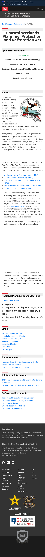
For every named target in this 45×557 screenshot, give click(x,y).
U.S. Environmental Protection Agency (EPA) (21, 175)
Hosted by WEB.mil (22, 514)
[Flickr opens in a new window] (13, 462)
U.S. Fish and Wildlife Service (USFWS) (18, 177)
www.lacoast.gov (17, 206)
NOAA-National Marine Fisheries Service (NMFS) (23, 185)
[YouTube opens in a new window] (8, 462)
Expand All (15, 300)
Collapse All (6, 300)
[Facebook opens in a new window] (3, 462)
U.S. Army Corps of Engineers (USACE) (18, 188)
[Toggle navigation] (41, 9)
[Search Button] (37, 9)
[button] (21, 4)
